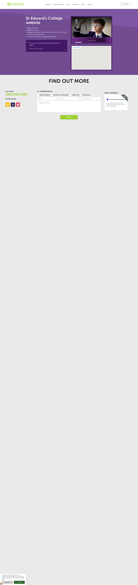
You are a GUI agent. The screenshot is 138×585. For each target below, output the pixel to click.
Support (125, 4)
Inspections (75, 4)
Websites (48, 4)
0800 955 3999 (16, 94)
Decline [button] (8, 582)
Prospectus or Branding (61, 95)
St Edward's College (49, 36)
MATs (67, 4)
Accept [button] (19, 582)
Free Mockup (86, 95)
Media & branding (58, 4)
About (83, 4)
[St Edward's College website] (91, 29)
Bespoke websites (45, 95)
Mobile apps (75, 95)
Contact (90, 4)
